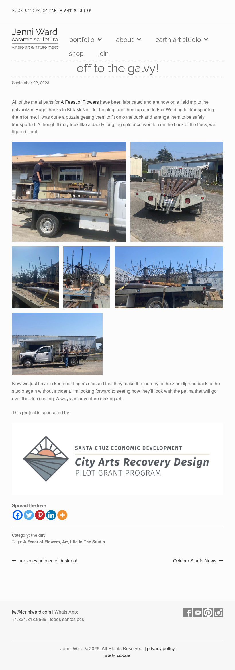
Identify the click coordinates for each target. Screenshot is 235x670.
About (125, 39)
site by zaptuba (117, 655)
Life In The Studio (87, 541)
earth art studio (178, 39)
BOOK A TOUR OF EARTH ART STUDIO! (51, 11)
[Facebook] (18, 515)
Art (65, 541)
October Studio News (194, 561)
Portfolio (81, 39)
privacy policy (161, 648)
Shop (76, 53)
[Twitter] (29, 515)
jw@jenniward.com (31, 611)
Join (103, 53)
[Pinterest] (40, 515)
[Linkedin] (51, 515)
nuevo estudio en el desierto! (47, 561)
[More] (62, 515)
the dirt (38, 535)
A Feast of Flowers (80, 102)
